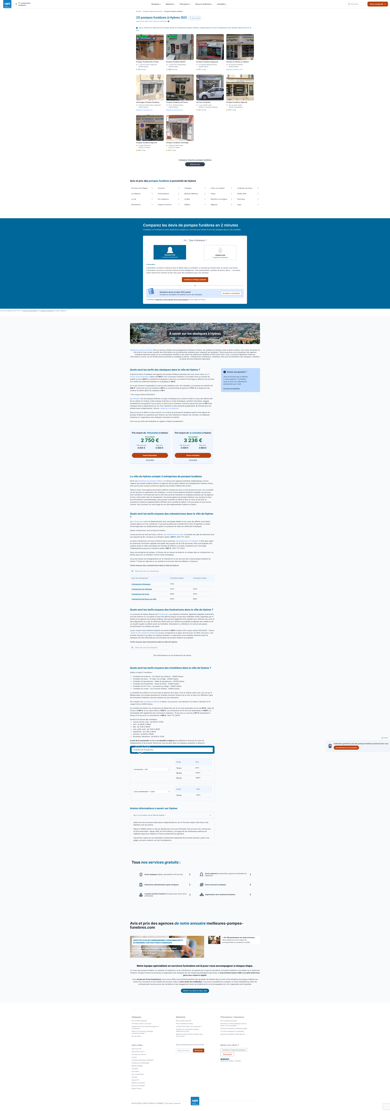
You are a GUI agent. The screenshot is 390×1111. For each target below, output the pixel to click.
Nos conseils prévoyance (228, 1021)
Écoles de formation (138, 1085)
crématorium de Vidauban (188, 541)
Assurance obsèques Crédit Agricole (232, 1034)
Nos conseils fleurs (138, 1074)
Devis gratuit (227, 1054)
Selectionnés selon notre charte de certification (152, 21)
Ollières (187, 205)
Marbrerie (170, 4)
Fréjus (213, 194)
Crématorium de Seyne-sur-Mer (144, 599)
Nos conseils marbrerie (183, 1021)
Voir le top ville (136, 1049)
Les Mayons (136, 194)
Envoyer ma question (231, 388)
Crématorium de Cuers (140, 594)
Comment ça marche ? (139, 1054)
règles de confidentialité (30, 310)
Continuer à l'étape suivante (195, 280)
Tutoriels (134, 1077)
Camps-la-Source (165, 205)
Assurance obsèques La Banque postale (233, 1028)
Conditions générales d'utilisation (142, 1060)
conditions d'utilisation (46, 310)
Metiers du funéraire (138, 1083)
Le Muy (187, 199)
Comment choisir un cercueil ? (141, 1023)
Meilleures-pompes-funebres (141, 350)
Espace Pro (135, 1080)
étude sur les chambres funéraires (144, 633)
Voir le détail (157, 460)
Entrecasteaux (163, 194)
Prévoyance (184, 4)
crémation (136, 399)
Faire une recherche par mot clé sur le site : (190, 1046)
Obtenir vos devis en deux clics (195, 991)
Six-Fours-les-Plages (139, 188)
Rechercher (199, 1050)
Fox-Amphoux (163, 199)
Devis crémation (192, 455)
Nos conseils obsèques (139, 1021)
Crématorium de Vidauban (142, 589)
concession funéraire (151, 702)
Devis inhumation (150, 455)
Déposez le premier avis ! (234, 69)
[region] (172, 588)
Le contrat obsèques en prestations (232, 1031)
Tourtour (161, 188)
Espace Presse (136, 1088)
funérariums (163, 614)
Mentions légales (137, 1066)
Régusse (214, 205)
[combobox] (356, 4)
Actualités (221, 4)
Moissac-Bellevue (191, 194)
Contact (134, 1057)
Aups (239, 205)
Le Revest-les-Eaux (244, 188)
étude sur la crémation (169, 408)
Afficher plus (195, 164)
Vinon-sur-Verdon (218, 188)
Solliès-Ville (241, 194)
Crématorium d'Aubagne (141, 584)
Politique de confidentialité (140, 1063)
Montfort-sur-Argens (219, 199)
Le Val (133, 199)
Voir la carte (195, 18)
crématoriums (138, 521)
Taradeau (188, 188)
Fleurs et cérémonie (203, 4)
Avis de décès (136, 1036)
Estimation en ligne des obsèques (234, 1050)
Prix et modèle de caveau (184, 1023)
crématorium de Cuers (174, 534)
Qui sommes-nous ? (138, 1051)
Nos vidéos (135, 1071)
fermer (385, 738)
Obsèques (155, 4)
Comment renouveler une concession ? (189, 1026)
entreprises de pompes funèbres (150, 481)
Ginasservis (136, 205)
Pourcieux (241, 199)
